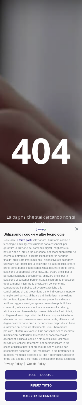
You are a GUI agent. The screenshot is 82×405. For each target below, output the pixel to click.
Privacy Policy (13, 363)
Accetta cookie (41, 375)
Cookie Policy (36, 363)
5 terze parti (24, 240)
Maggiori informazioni (41, 396)
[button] (77, 229)
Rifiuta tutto (41, 385)
